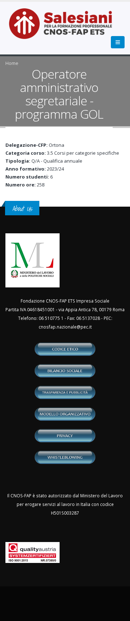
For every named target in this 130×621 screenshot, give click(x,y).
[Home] (64, 27)
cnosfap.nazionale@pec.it (65, 327)
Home (11, 63)
